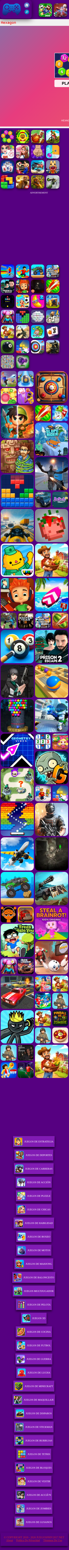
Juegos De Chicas (38, 1209)
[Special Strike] (22, 337)
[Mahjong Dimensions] (37, 322)
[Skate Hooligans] (22, 292)
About (9, 1540)
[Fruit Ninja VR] (52, 292)
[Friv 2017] (26, 7)
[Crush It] (37, 157)
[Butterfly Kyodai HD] (7, 367)
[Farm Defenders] (37, 187)
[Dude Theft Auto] (52, 277)
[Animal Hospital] (52, 172)
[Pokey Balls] (52, 157)
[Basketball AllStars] (37, 142)
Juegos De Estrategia (38, 1141)
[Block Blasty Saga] (22, 352)
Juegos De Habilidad (39, 1223)
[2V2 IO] (52, 307)
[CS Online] (52, 352)
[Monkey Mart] (37, 337)
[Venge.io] (7, 322)
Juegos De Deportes (39, 1155)
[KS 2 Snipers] (52, 187)
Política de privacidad (28, 1540)
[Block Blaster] (7, 187)
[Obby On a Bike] (7, 277)
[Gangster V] (22, 187)
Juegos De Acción (39, 1182)
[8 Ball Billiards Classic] (7, 352)
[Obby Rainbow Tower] (22, 277)
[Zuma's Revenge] (22, 142)
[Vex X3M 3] (7, 337)
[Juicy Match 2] (37, 307)
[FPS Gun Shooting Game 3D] (7, 292)
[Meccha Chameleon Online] (60, 15)
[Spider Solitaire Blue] (7, 172)
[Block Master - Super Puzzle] (22, 322)
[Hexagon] (7, 142)
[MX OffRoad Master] (52, 142)
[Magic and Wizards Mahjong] (52, 337)
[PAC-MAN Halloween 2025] (7, 307)
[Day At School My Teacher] (7, 157)
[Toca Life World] (22, 307)
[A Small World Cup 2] (45, 15)
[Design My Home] (22, 157)
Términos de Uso (52, 1540)
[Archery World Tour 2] (37, 352)
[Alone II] (37, 292)
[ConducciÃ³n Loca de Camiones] (37, 277)
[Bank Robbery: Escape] (52, 322)
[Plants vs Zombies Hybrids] (22, 367)
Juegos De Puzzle (38, 1196)
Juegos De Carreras (38, 1168)
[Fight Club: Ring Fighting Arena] (22, 172)
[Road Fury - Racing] (37, 172)
